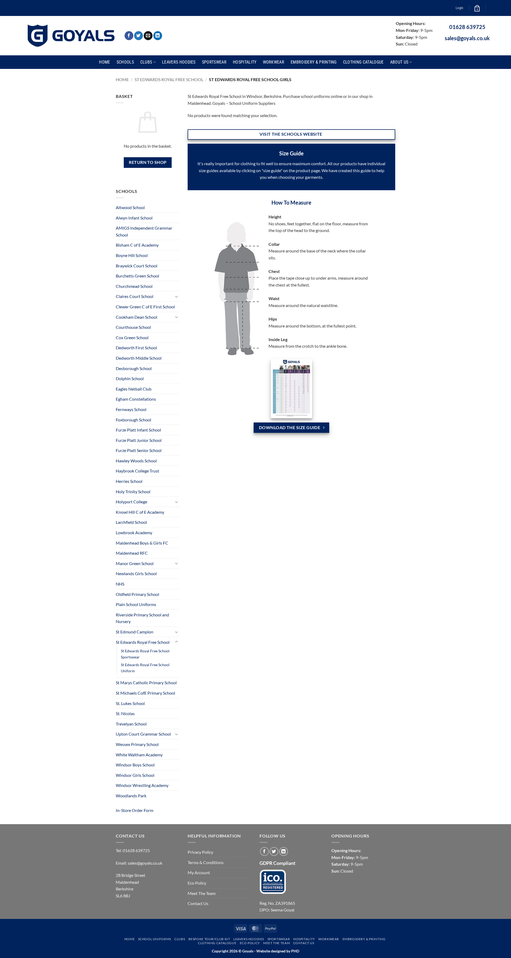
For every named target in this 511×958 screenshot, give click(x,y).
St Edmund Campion (134, 631)
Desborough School (134, 368)
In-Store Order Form (134, 810)
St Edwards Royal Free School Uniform (145, 667)
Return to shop (148, 162)
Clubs (146, 62)
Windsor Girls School (135, 775)
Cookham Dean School (136, 317)
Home (104, 62)
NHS (120, 583)
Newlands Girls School (136, 573)
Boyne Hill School (132, 255)
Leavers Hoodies (179, 62)
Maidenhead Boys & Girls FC (142, 542)
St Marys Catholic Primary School (146, 682)
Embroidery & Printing (314, 62)
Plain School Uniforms (136, 604)
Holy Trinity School (133, 491)
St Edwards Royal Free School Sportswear (145, 654)
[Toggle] (176, 296)
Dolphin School (130, 378)
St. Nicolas (125, 713)
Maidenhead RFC (132, 552)
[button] (459, 8)
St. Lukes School (130, 703)
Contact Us (198, 903)
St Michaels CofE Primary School (145, 692)
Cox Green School (132, 337)
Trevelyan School (131, 723)
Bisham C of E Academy (137, 244)
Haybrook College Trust (137, 470)
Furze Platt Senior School (139, 450)
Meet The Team (202, 893)
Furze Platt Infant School (138, 429)
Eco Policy (197, 882)
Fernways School (131, 409)
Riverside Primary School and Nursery (142, 618)
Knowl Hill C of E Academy (140, 512)
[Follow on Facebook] (129, 35)
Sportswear (214, 62)
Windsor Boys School (135, 764)
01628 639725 (467, 27)
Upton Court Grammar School (143, 733)
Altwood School (130, 207)
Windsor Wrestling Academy (142, 785)
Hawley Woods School (136, 460)
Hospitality (245, 62)
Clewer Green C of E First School (145, 306)
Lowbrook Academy (134, 532)
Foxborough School (133, 419)
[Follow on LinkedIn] (157, 35)
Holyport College (131, 501)
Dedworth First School (136, 347)
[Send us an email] (148, 35)
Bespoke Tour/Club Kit (209, 939)
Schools (125, 62)
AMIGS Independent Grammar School (144, 231)
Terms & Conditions (206, 862)
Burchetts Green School (137, 275)
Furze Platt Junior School (139, 440)
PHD (294, 951)
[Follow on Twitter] (138, 35)
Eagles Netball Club (133, 388)
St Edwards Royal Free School (169, 79)
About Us (399, 62)
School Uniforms (154, 939)
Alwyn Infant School (134, 217)
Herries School (129, 481)
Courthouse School (133, 327)
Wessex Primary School (137, 744)
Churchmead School (134, 286)
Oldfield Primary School (137, 594)
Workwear (274, 62)
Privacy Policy (200, 852)
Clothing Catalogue (363, 62)
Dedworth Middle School (139, 357)
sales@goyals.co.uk (467, 38)
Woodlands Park (131, 795)
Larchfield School (131, 522)
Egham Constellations (136, 398)
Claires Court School (134, 296)
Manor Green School (135, 563)
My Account (199, 872)
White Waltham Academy (139, 754)
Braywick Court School (136, 265)
